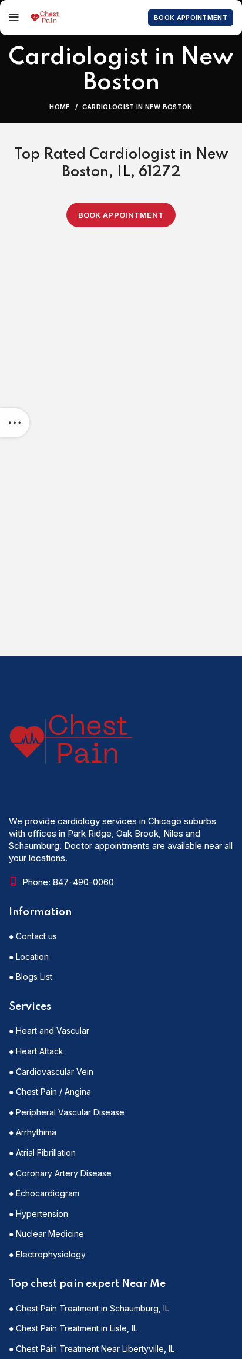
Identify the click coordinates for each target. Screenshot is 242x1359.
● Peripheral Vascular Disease (67, 1112)
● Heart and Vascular (49, 1031)
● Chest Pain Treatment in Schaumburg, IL (89, 1308)
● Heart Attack (36, 1051)
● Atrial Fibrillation (42, 1153)
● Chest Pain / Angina (50, 1092)
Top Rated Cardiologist (95, 154)
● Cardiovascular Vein (51, 1072)
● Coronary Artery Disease (60, 1173)
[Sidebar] (14, 422)
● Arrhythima (32, 1132)
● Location (29, 957)
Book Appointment (190, 18)
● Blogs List (30, 977)
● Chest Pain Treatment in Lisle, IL (73, 1328)
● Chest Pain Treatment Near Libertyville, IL (91, 1349)
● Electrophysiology (47, 1254)
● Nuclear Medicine (46, 1234)
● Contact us (33, 936)
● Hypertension (38, 1214)
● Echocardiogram (44, 1193)
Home (59, 107)
